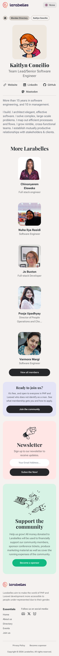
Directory (7, 623)
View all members (29, 372)
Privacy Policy (19, 645)
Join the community (29, 409)
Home (6, 614)
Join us (6, 633)
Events (6, 628)
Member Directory (19, 18)
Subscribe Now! (29, 472)
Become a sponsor (29, 562)
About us (7, 619)
